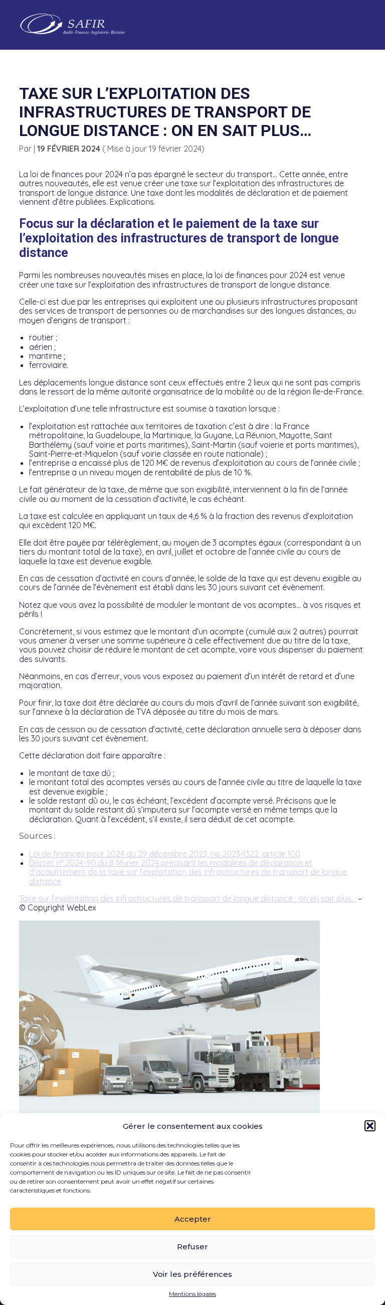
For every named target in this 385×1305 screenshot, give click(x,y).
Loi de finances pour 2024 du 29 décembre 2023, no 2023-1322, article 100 (164, 854)
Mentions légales (192, 1293)
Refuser (192, 1246)
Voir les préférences (192, 1274)
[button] (370, 1126)
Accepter (192, 1219)
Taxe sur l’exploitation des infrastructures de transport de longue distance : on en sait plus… (187, 898)
